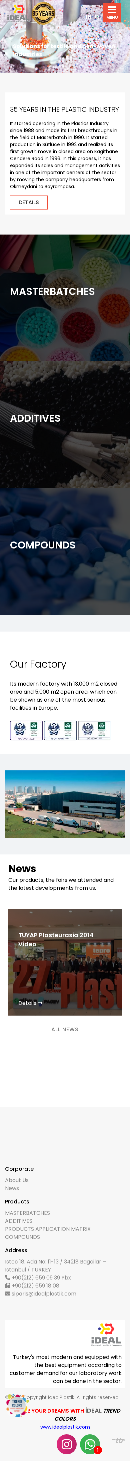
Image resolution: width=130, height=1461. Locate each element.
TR (88, 16)
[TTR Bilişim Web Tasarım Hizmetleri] (118, 1440)
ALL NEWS (65, 1029)
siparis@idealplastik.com (43, 1294)
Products (22, 308)
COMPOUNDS (22, 1237)
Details (28, 1003)
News (12, 1188)
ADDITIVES (18, 1221)
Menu (112, 9)
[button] (10, 36)
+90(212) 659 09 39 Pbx (40, 1278)
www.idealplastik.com (65, 1427)
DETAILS (29, 202)
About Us (17, 1180)
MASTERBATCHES (27, 1213)
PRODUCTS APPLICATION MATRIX (48, 1229)
